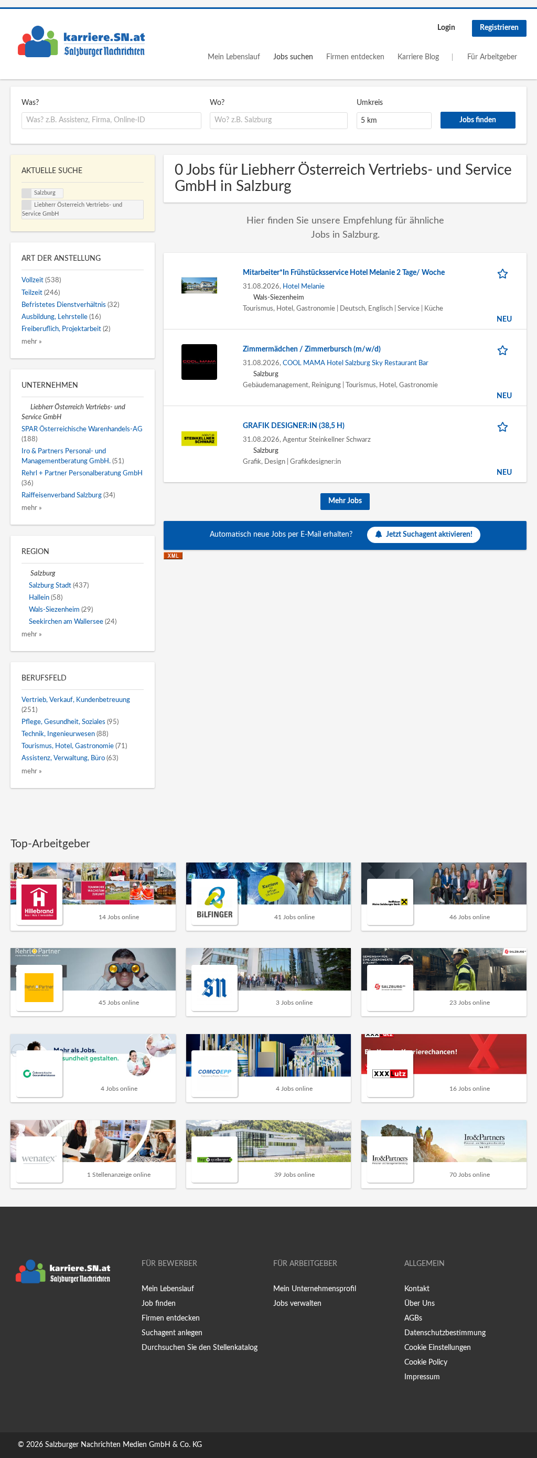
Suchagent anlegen (172, 1333)
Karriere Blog (418, 57)
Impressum (422, 1377)
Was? (30, 103)
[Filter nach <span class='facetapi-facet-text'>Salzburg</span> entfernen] (26, 193)
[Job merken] (504, 273)
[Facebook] (18, 1310)
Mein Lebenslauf (234, 57)
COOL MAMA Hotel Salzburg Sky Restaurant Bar (355, 363)
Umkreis (370, 103)
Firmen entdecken (355, 57)
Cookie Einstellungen (437, 1347)
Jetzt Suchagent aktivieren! (429, 534)
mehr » (32, 341)
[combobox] (111, 120)
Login (446, 27)
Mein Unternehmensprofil (314, 1289)
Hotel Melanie (304, 286)
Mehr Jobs (345, 501)
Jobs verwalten (297, 1303)
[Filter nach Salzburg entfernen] (26, 573)
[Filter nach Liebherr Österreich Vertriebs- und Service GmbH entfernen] (26, 407)
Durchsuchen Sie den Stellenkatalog (199, 1347)
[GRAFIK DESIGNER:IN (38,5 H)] (199, 438)
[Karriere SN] (81, 41)
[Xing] (35, 1310)
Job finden (159, 1303)
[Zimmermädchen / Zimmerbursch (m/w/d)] (199, 361)
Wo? (217, 103)
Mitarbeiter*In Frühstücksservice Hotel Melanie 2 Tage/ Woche (344, 272)
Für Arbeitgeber (492, 57)
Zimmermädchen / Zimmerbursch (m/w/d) (312, 349)
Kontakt (416, 1289)
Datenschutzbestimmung (445, 1333)
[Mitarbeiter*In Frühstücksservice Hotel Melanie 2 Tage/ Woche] (199, 285)
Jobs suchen (293, 57)
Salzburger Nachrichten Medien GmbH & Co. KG (123, 1445)
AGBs (413, 1318)
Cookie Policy (425, 1362)
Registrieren (499, 27)
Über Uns (419, 1303)
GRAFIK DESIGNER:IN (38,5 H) (294, 426)
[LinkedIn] (51, 1310)
